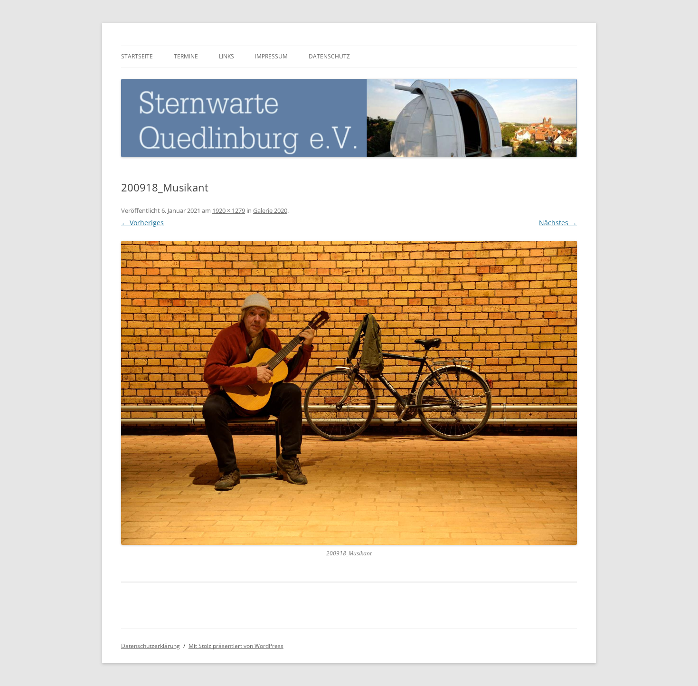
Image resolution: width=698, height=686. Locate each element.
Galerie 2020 (270, 210)
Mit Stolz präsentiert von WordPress (236, 646)
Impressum (271, 56)
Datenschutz (329, 56)
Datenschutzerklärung (150, 646)
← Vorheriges (142, 222)
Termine (186, 56)
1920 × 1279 (228, 210)
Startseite (137, 56)
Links (226, 56)
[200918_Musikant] (349, 393)
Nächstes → (558, 222)
